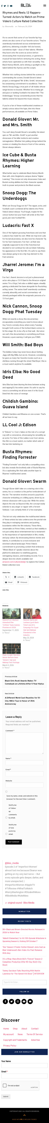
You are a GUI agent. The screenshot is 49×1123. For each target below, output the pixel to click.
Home (6, 1029)
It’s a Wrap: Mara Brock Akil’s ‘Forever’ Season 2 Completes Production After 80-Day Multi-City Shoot (22, 962)
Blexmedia (9, 26)
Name (8, 759)
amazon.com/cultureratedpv (14, 562)
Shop (15, 1029)
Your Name (6, 1061)
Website (9, 781)
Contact (34, 1029)
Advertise (35, 1040)
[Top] (24, 1115)
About (24, 1029)
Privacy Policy (9, 1046)
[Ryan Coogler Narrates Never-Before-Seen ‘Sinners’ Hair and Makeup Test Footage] (12, 648)
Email (8, 770)
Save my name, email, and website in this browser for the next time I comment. (22, 797)
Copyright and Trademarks (15, 1040)
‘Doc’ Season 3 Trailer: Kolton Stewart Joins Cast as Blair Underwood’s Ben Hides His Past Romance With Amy (24, 950)
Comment (10, 731)
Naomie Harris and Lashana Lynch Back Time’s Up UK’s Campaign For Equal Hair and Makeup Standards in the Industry (31, 627)
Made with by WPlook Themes (24, 1119)
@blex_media (12, 863)
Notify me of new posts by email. (12, 829)
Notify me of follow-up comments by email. (13, 811)
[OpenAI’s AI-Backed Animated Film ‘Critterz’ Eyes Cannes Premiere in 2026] (12, 613)
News (20, 1034)
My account (8, 1034)
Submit (5, 1096)
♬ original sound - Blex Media (19, 902)
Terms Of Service (35, 1034)
